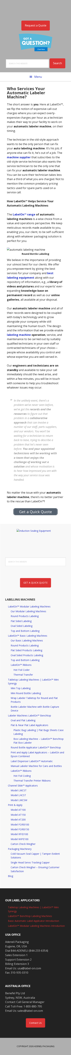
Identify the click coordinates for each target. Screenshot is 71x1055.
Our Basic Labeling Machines (27, 640)
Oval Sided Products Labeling (27, 655)
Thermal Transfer (23, 674)
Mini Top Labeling (21, 688)
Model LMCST (19, 790)
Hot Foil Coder (21, 669)
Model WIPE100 (19, 839)
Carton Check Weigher (23, 844)
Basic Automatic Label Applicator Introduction (33, 920)
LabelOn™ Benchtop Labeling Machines (30, 916)
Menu (38, 77)
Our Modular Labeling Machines (28, 611)
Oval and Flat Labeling (23, 720)
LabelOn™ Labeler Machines (35, 8)
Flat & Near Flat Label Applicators (29, 725)
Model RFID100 (19, 834)
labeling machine (19, 335)
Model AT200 (18, 819)
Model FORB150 (20, 829)
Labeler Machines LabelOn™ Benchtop (29, 715)
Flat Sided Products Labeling (26, 650)
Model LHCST (18, 795)
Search (57, 63)
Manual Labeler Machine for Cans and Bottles (36, 766)
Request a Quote (35, 25)
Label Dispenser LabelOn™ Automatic (32, 761)
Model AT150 (18, 814)
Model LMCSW (19, 800)
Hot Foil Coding (22, 775)
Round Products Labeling (25, 616)
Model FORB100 (20, 824)
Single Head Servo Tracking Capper (30, 862)
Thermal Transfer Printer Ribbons (32, 780)
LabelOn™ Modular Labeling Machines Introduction (36, 925)
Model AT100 (18, 809)
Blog (10, 876)
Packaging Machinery (20, 849)
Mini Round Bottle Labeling (26, 693)
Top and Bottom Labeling (25, 630)
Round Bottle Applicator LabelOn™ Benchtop (36, 747)
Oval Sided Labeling (21, 626)
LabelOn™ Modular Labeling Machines (29, 606)
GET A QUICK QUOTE (35, 582)
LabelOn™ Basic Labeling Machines (27, 635)
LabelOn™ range (24, 214)
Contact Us (35, 1022)
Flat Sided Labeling (21, 621)
